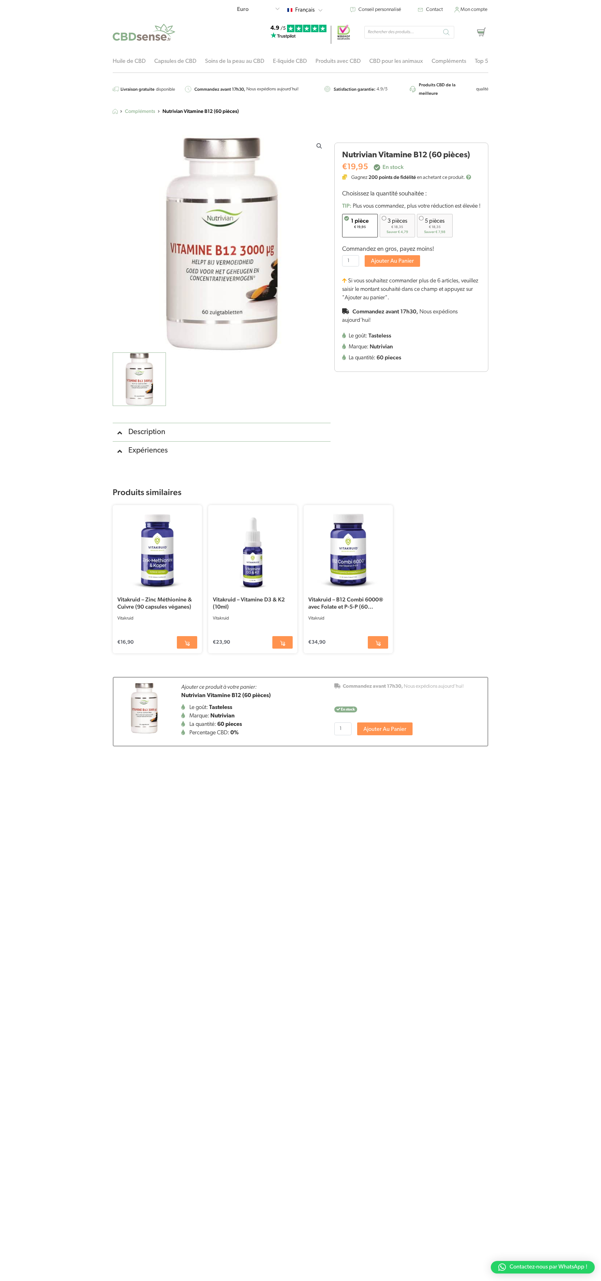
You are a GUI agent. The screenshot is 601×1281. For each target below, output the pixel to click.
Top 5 (481, 61)
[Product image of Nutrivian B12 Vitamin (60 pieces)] (144, 708)
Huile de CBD (129, 61)
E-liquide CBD (290, 61)
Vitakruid (125, 618)
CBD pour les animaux (396, 61)
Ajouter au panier (392, 261)
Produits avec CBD (338, 61)
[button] (319, 146)
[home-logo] (144, 32)
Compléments (449, 61)
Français (305, 10)
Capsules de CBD (175, 61)
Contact (434, 9)
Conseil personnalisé (379, 9)
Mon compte (473, 9)
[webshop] (343, 32)
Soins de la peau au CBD (234, 61)
